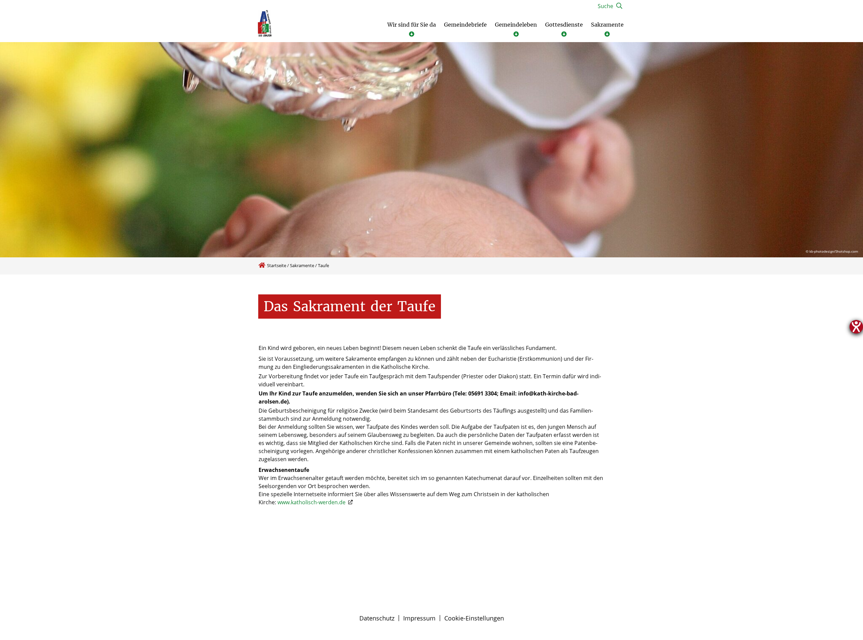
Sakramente (302, 265)
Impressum (419, 618)
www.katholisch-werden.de (312, 502)
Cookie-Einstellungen (474, 618)
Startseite (276, 265)
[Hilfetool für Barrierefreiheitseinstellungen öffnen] (856, 326)
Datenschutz (376, 618)
